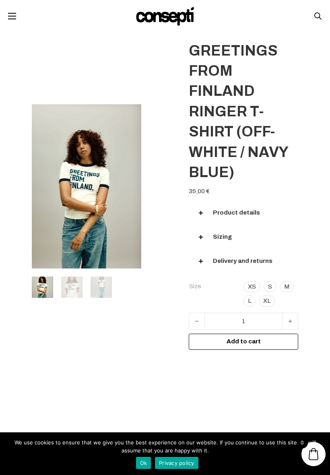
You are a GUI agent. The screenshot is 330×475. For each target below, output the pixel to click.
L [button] (249, 300)
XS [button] (252, 286)
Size (195, 286)
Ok (143, 463)
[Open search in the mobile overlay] (318, 16)
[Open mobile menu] (12, 16)
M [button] (286, 286)
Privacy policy (176, 463)
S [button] (270, 286)
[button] (243, 213)
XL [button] (266, 300)
